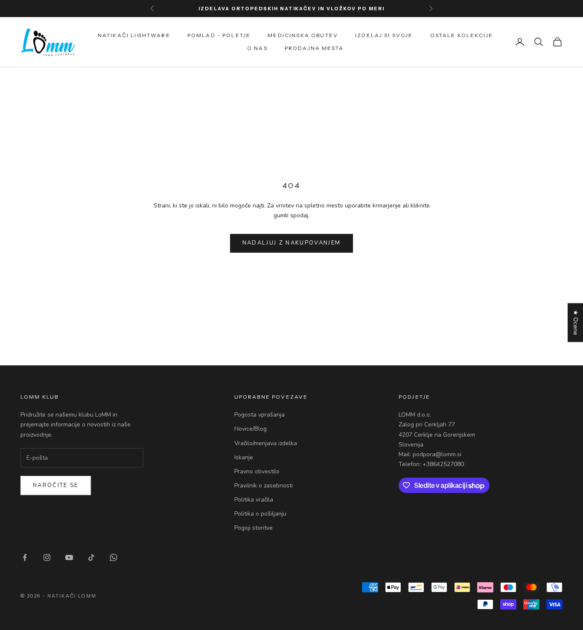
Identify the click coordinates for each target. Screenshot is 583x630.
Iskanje (243, 457)
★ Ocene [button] (575, 322)
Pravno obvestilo (257, 471)
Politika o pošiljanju (260, 514)
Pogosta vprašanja (259, 415)
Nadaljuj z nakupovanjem (291, 243)
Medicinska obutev (303, 35)
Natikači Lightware (134, 35)
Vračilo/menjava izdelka (265, 443)
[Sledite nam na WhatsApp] (113, 557)
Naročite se (56, 485)
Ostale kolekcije (461, 35)
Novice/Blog (250, 429)
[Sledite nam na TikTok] (91, 557)
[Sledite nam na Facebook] (24, 557)
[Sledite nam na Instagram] (47, 557)
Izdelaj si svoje (384, 35)
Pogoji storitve (253, 528)
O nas (257, 48)
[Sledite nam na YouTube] (69, 557)
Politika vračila (253, 500)
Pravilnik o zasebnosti (263, 485)
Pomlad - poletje (219, 35)
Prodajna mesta (314, 48)
